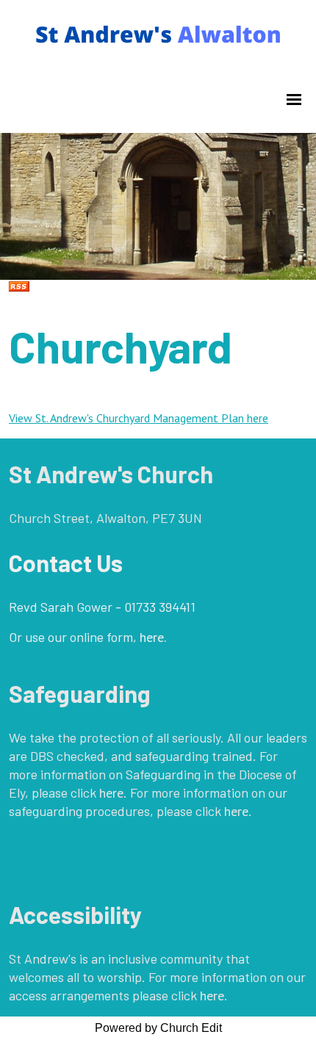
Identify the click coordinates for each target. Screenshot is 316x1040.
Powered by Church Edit (158, 1028)
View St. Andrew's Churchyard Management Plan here (138, 418)
